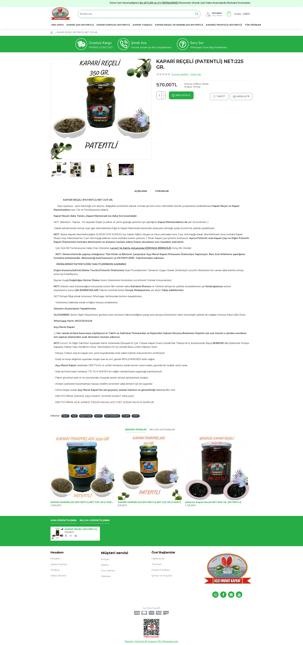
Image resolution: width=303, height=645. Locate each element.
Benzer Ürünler (135, 429)
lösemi (126, 415)
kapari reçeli (86, 415)
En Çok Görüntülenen (95, 520)
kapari (65, 415)
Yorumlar (162, 191)
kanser (98, 415)
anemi (135, 415)
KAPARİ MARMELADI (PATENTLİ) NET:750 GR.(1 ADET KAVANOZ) (82, 502)
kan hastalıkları (112, 415)
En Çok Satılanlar (162, 429)
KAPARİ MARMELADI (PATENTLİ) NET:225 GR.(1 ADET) (149, 502)
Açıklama (140, 191)
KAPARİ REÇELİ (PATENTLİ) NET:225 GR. (82, 529)
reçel (74, 415)
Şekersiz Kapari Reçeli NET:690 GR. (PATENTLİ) (213, 502)
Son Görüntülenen (63, 520)
